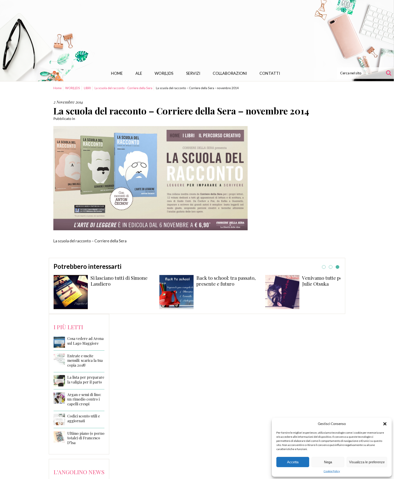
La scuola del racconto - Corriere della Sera (123, 88)
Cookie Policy (332, 471)
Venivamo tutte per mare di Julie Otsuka (332, 280)
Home (117, 73)
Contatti (269, 73)
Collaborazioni (230, 73)
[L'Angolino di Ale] (197, 35)
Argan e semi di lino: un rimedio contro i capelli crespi (84, 399)
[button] (385, 424)
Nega (328, 462)
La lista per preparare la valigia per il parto (85, 379)
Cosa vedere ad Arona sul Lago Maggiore (85, 341)
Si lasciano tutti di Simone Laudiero (119, 280)
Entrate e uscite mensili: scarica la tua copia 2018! (85, 361)
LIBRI (87, 88)
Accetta (292, 462)
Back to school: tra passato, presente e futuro (226, 280)
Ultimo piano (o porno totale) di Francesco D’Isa (85, 438)
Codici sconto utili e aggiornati (83, 418)
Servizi (193, 73)
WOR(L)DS (164, 73)
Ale (138, 73)
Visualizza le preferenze (367, 462)
